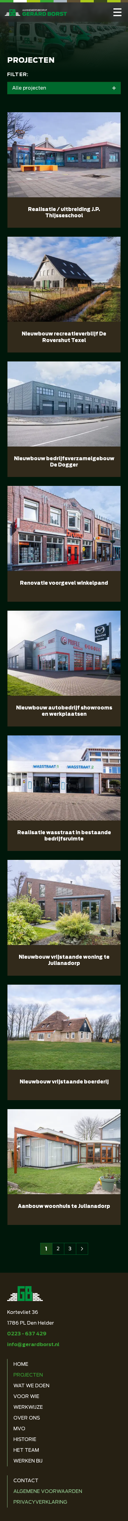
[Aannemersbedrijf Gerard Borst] (117, 12)
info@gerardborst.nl (33, 1344)
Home (20, 1364)
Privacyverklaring (40, 1502)
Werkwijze (28, 1407)
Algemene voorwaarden (47, 1491)
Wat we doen (31, 1385)
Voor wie (26, 1396)
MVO (19, 1428)
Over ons (26, 1418)
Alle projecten (29, 88)
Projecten (28, 1375)
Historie (24, 1439)
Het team (26, 1450)
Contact (25, 1480)
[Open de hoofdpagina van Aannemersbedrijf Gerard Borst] (36, 12)
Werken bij (28, 1461)
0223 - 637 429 (26, 1334)
